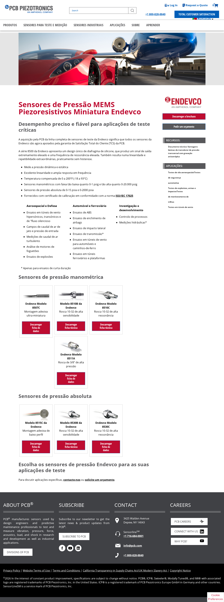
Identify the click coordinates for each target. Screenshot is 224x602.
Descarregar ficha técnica (71, 326)
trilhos (171, 202)
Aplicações (117, 25)
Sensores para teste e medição (45, 25)
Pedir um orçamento (184, 126)
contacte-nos (71, 480)
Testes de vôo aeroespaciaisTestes (184, 172)
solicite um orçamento (99, 480)
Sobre (136, 25)
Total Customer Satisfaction (197, 14)
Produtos (10, 25)
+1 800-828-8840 (155, 14)
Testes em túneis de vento (180, 207)
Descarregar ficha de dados (36, 328)
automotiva (173, 183)
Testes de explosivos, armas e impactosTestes (182, 190)
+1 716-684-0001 (133, 536)
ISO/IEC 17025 (124, 196)
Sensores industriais (88, 25)
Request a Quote (197, 5)
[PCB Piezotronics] (29, 9)
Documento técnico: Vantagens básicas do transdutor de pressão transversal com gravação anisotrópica (183, 151)
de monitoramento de (178, 196)
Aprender (153, 25)
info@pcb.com (132, 545)
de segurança (174, 177)
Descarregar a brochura (183, 116)
